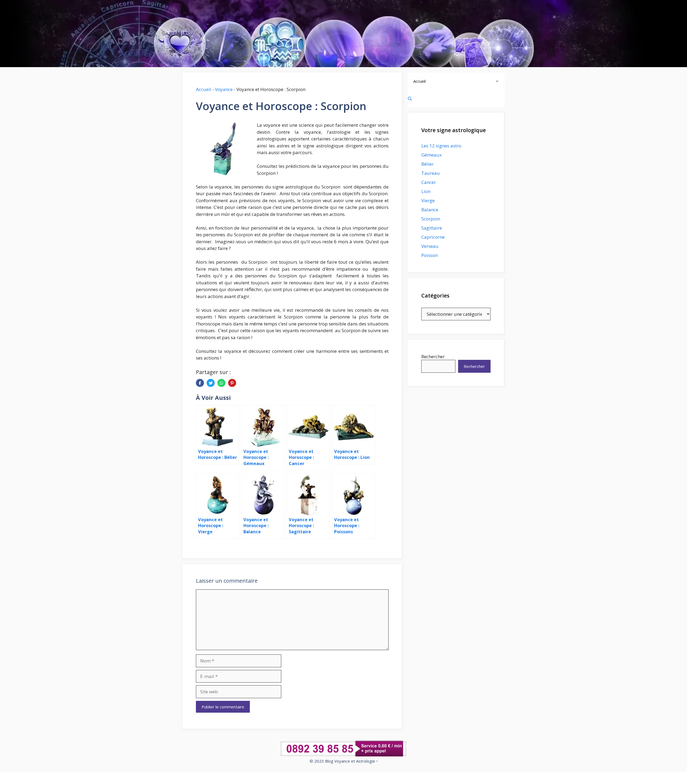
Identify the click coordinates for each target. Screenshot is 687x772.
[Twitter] (211, 383)
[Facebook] (200, 383)
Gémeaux (431, 155)
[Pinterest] (232, 383)
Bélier (427, 164)
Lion (425, 191)
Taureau (430, 173)
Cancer (428, 182)
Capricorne (433, 237)
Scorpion (430, 219)
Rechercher (433, 356)
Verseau (429, 246)
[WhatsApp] (221, 383)
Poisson (429, 255)
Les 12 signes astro (441, 146)
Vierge (428, 200)
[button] (498, 81)
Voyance (224, 89)
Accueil (203, 89)
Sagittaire (431, 228)
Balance (429, 209)
